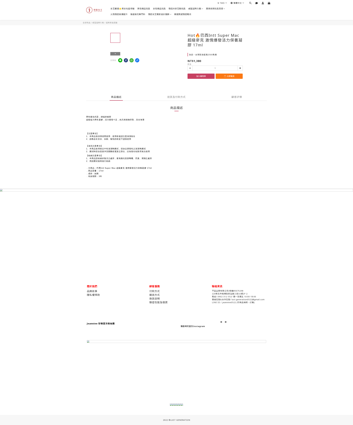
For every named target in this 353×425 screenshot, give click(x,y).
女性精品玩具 (159, 8)
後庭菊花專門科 (137, 14)
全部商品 (86, 22)
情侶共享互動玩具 (177, 8)
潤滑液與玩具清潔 (214, 8)
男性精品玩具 (143, 8)
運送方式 (154, 294)
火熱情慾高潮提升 (119, 14)
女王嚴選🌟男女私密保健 (122, 8)
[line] (120, 60)
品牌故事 (92, 291)
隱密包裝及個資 (158, 302)
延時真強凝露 (111, 22)
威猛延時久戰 (194, 8)
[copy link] (137, 60)
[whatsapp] (131, 60)
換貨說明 (154, 298)
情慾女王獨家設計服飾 (158, 14)
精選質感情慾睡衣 (182, 14)
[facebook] (126, 60)
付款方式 (154, 291)
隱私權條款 (93, 294)
